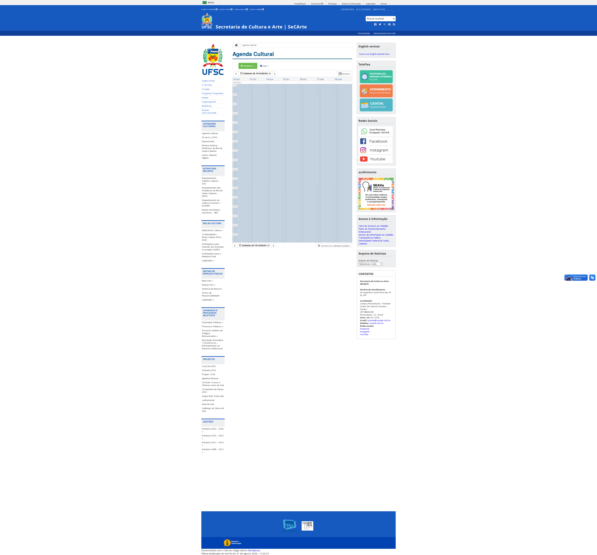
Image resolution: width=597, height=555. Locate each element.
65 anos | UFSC (210, 137)
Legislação (370, 3)
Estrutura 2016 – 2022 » (213, 437)
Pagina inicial (208, 80)
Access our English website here (374, 54)
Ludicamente (208, 400)
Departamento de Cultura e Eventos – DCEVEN (211, 203)
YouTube (364, 334)
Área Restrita (364, 33)
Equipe (205, 97)
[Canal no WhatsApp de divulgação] (376, 135)
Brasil (211, 2)
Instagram (365, 331)
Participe (332, 3)
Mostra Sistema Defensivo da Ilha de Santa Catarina (212, 148)
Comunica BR (317, 3)
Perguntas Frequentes (213, 93)
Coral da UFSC (209, 366)
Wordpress (254, 550)
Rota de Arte (208, 404)
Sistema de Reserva (212, 288)
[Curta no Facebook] (375, 24)
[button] (334, 246)
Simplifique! (300, 3)
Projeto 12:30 (208, 374)
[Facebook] (376, 144)
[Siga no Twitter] (380, 24)
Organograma (209, 101)
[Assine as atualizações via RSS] (394, 24)
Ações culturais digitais (209, 156)
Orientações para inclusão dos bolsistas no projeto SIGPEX (213, 247)
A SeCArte (207, 85)
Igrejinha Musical (210, 378)
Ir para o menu (225, 9)
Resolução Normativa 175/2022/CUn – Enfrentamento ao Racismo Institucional (212, 344)
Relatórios (207, 105)
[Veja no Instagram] (389, 24)
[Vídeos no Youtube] (385, 24)
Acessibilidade (347, 9)
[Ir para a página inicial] (235, 45)
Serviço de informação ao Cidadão (376, 234)
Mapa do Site (379, 9)
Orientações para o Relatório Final (211, 255)
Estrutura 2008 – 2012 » (213, 450)
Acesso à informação (351, 3)
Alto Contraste (363, 9)
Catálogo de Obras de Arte (213, 409)
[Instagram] (376, 153)
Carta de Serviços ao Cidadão (373, 225)
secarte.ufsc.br (376, 323)
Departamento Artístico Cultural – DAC (211, 181)
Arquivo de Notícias (368, 260)
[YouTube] (376, 162)
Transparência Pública (370, 237)
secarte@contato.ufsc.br (379, 320)
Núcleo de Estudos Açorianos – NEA (211, 211)
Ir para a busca (240, 9)
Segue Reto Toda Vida (213, 396)
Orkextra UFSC (209, 370)
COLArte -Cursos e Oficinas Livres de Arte (213, 384)
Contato (206, 89)
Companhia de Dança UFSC (212, 390)
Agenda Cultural (210, 133)
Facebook (364, 328)
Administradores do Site (384, 33)
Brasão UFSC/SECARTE (209, 111)
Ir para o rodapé (256, 9)
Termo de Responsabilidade (210, 294)
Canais (384, 3)
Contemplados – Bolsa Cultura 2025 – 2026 (212, 237)
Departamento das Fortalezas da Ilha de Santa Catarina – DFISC (212, 191)
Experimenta (208, 141)
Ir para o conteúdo (209, 9)
